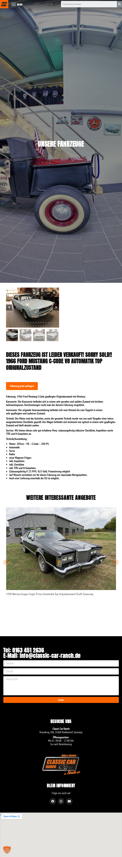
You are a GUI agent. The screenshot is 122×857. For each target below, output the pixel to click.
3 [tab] (13, 322)
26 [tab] (31, 326)
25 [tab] (28, 326)
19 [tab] (53, 322)
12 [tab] (36, 322)
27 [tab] (33, 326)
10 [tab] (31, 322)
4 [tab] (15, 322)
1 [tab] (7, 322)
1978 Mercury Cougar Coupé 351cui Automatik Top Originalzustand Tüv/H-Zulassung (49, 594)
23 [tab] (23, 326)
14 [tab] (41, 322)
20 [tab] (56, 322)
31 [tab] (43, 326)
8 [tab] (25, 322)
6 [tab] (20, 322)
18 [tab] (51, 322)
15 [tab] (43, 322)
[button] (22, 386)
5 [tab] (18, 322)
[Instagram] (61, 801)
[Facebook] (52, 801)
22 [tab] (20, 326)
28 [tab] (36, 326)
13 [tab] (38, 322)
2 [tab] (10, 322)
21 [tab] (18, 326)
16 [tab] (46, 322)
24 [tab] (26, 326)
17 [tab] (48, 322)
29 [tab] (38, 326)
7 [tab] (23, 322)
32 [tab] (46, 326)
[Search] (119, 4)
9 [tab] (28, 322)
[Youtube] (69, 801)
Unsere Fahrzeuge (61, 144)
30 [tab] (41, 326)
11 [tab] (33, 322)
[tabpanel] (32, 308)
